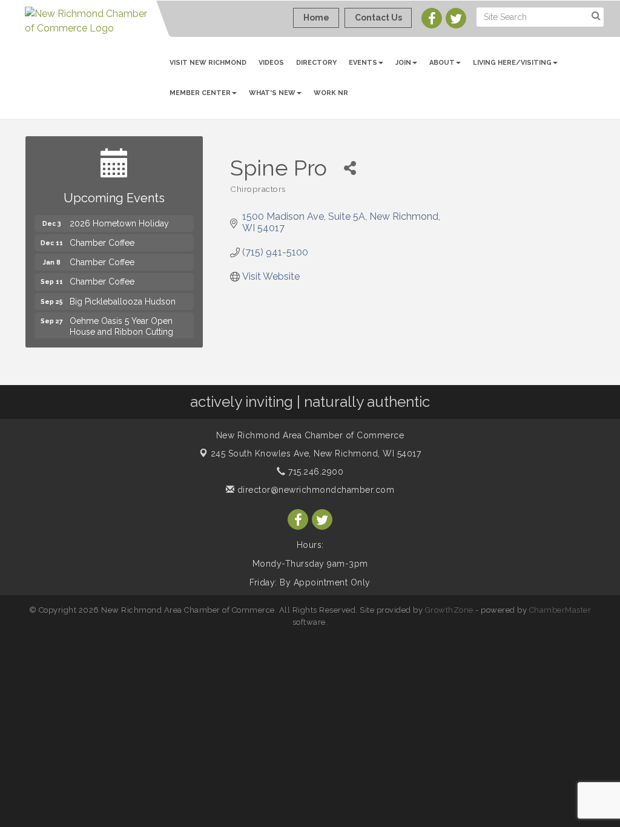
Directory (316, 63)
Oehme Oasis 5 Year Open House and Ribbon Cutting (121, 319)
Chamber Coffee (102, 236)
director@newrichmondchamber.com (314, 490)
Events (363, 63)
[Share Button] (349, 168)
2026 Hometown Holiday (119, 217)
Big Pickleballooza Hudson (123, 295)
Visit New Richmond (208, 63)
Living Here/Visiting (512, 63)
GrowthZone (449, 609)
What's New (272, 93)
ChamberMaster (560, 609)
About (442, 63)
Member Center (200, 93)
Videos (271, 63)
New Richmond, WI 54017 (316, 453)
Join (403, 63)
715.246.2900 (314, 471)
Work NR (331, 93)
